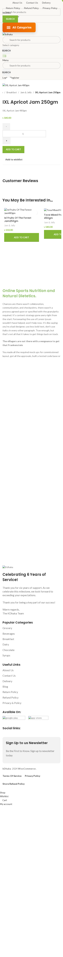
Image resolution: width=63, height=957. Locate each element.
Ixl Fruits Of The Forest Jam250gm (17, 219)
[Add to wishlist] (34, 213)
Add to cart (13, 149)
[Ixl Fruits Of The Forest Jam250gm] (21, 211)
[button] (21, 237)
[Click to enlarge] (9, 81)
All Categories (22, 27)
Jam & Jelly (9, 225)
